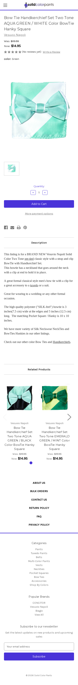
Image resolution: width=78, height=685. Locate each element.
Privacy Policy (39, 524)
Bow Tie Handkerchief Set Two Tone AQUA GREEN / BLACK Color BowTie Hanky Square (20, 438)
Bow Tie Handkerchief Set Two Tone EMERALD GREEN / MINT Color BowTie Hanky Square (54, 438)
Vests (39, 565)
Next (69, 417)
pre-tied (29, 258)
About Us (39, 482)
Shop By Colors (39, 585)
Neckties (39, 569)
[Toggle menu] (5, 5)
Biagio (39, 610)
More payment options (39, 213)
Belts (39, 557)
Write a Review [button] (51, 52)
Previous (5, 417)
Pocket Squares (39, 573)
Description (39, 242)
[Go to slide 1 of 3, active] (31, 462)
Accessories (39, 581)
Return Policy (39, 508)
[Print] (19, 227)
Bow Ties (39, 577)
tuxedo (34, 285)
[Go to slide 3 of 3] (43, 462)
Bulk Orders (39, 491)
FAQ (39, 516)
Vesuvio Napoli (39, 606)
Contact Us (39, 499)
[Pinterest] (25, 227)
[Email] (12, 227)
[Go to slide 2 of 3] (37, 462)
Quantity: (39, 186)
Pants (39, 549)
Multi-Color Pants (39, 561)
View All (39, 614)
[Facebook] (6, 227)
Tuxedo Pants (39, 553)
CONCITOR (39, 602)
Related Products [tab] (39, 369)
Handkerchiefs (61, 342)
